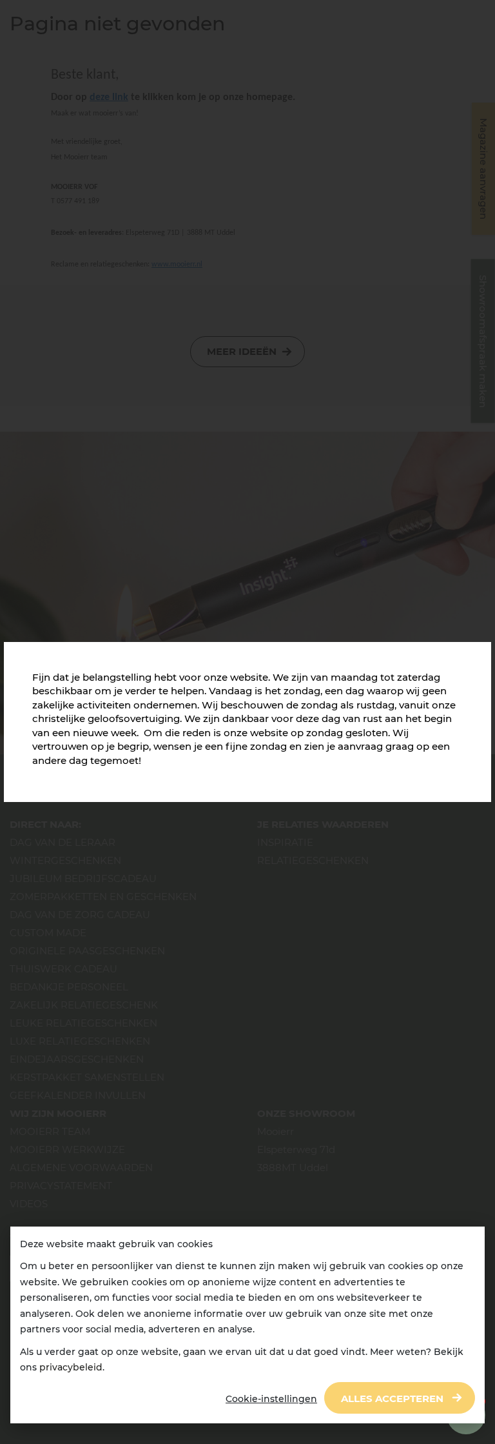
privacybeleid (70, 1367)
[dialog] (247, 1325)
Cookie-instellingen (271, 1399)
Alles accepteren (392, 1398)
